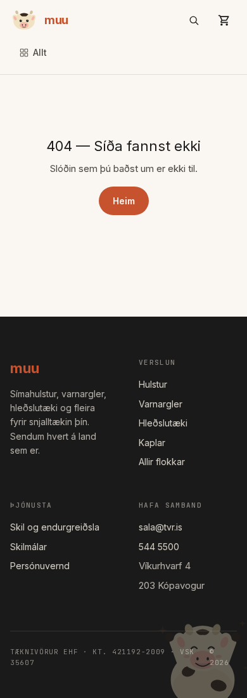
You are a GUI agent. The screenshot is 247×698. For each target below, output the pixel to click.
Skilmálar (28, 546)
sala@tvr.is (160, 527)
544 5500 (159, 546)
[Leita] (193, 20)
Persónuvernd (40, 565)
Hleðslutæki (163, 423)
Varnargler (160, 403)
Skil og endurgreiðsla (54, 527)
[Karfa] (224, 20)
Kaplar (152, 442)
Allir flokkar (162, 461)
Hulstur (153, 384)
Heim (124, 200)
